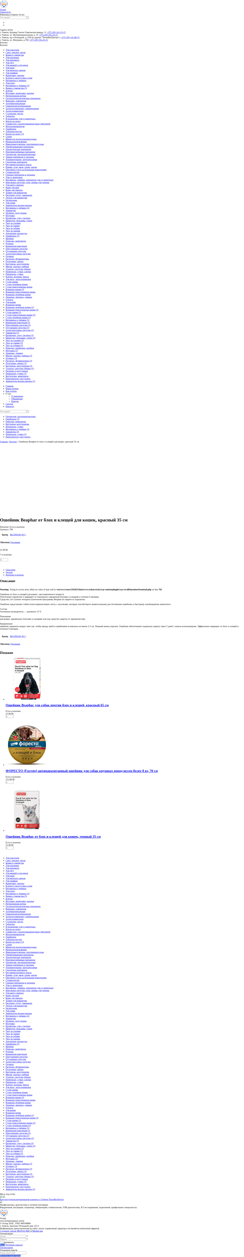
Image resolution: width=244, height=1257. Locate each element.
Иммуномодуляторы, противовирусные (25, 144)
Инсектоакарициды (15, 126)
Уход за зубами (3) (14, 345)
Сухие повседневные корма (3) (20, 315)
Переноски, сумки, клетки (18, 271)
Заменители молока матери (19, 205)
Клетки (9, 90)
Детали (9, 572)
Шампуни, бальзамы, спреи (19, 220)
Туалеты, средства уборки (18, 269)
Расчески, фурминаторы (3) (19, 361)
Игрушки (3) (12, 350)
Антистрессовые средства (18, 254)
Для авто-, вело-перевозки (18, 279)
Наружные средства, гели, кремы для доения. (27, 182)
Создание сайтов (15, 1231)
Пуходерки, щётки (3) (16, 363)
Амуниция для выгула (16, 233)
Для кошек (11, 302)
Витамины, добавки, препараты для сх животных (30, 180)
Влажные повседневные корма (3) (22, 310)
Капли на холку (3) (15, 134)
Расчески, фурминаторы (17, 259)
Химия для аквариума (16, 192)
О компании (17, 396)
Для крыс (10, 68)
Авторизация (6, 1247)
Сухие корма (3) (13, 312)
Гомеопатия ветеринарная (18, 106)
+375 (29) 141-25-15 (56, 32)
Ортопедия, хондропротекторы (21, 154)
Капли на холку (13, 121)
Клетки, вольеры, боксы (17, 277)
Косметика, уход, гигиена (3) (19, 335)
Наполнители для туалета (18, 378)
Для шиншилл (12, 60)
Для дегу (10, 62)
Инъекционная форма (16, 141)
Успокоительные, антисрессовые (21, 159)
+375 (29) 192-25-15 (38, 40)
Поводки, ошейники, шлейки (20, 348)
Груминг (10, 256)
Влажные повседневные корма (20, 292)
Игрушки (10, 215)
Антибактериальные (15, 103)
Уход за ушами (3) (14, 343)
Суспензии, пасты (14, 113)
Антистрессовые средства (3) (20, 330)
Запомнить (8, 1242)
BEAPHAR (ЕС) (18, 534)
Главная (9, 386)
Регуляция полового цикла (18, 164)
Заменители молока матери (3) (20, 381)
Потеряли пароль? (14, 1245)
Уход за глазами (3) (15, 340)
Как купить (11, 391)
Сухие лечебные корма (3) (18, 317)
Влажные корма (13, 305)
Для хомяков (12, 73)
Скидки (9, 404)
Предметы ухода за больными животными (26, 169)
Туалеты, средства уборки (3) (20, 368)
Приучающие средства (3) (18, 325)
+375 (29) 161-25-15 (48, 35)
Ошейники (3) (12, 236)
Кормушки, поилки (15, 75)
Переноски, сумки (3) (16, 373)
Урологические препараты (18, 149)
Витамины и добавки (16, 80)
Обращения (16, 399)
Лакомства (11, 210)
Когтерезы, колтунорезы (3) (19, 366)
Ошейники (11, 129)
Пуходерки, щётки (14, 261)
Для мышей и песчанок (17, 65)
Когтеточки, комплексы (17, 376)
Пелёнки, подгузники (16, 213)
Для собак (10, 203)
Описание (10, 570)
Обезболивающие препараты (20, 147)
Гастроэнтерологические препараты (23, 98)
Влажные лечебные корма (18, 294)
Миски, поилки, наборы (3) (19, 356)
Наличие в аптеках (15, 575)
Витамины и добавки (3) (17, 85)
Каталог (13, 441)
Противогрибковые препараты (20, 152)
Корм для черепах (14, 190)
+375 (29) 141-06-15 (70, 37)
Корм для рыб (12, 187)
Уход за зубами (13, 228)
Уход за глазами (13, 223)
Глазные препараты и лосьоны (20, 175)
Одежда (9, 299)
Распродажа (11, 200)
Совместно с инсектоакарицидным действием (28, 124)
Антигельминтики (15, 111)
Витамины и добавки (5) (17, 320)
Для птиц (10, 83)
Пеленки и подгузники (17, 371)
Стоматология (12, 172)
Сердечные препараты (16, 162)
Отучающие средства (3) (17, 327)
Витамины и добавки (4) (17, 208)
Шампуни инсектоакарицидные (21, 139)
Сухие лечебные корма (17, 284)
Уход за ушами (13, 226)
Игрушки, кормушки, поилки (20, 93)
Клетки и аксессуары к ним (19, 78)
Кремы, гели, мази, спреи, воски (21, 167)
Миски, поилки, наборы (17, 266)
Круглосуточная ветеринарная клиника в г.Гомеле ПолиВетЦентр (32, 1199)
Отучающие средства (16, 251)
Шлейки (10, 238)
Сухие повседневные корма (19, 287)
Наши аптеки (12, 388)
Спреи (9, 136)
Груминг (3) (11, 358)
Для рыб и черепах (15, 185)
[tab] (125, 570)
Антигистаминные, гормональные (22, 108)
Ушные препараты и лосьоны (20, 157)
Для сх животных (14, 177)
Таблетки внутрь (14, 131)
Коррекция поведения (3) (18, 322)
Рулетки (9, 243)
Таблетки (10, 116)
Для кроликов (12, 57)
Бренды (15, 401)
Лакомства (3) (12, 333)
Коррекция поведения (16, 246)
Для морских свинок (16, 70)
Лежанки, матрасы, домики (19, 297)
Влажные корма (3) (15, 289)
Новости (10, 406)
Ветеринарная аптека (16, 96)
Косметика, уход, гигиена (18, 218)
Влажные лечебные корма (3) (20, 307)
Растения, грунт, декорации (19, 195)
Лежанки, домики (14, 353)
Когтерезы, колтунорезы (17, 264)
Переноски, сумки (14, 274)
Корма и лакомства (15, 55)
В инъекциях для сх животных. (21, 119)
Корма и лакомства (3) (16, 88)
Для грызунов (12, 50)
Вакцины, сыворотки (16, 101)
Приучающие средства (17, 248)
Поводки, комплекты (16, 241)
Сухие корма (12, 282)
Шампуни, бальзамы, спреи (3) (20, 338)
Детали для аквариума (16, 198)
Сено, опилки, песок (16, 52)
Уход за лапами (13, 231)
